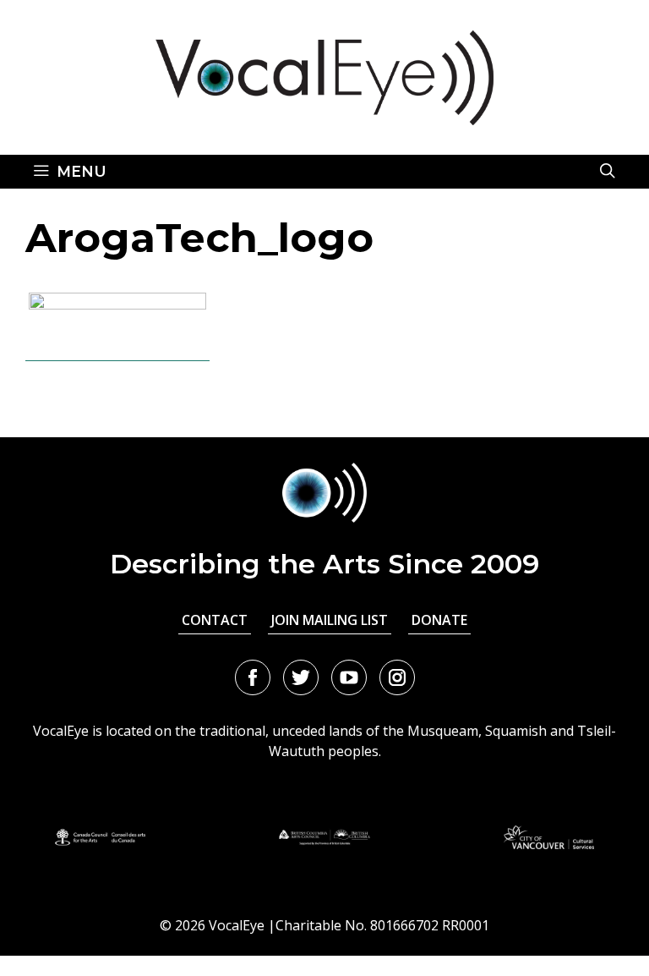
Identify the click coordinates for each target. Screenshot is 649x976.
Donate (439, 620)
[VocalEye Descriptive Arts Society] (324, 76)
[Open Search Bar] (608, 172)
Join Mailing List (329, 620)
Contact (215, 620)
